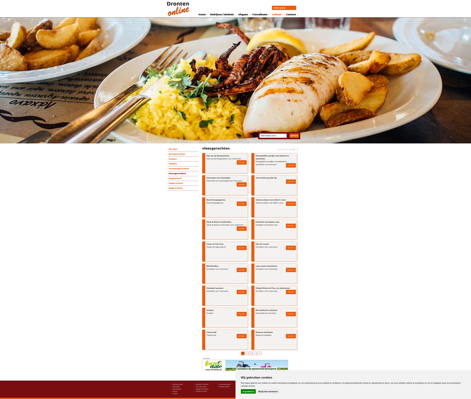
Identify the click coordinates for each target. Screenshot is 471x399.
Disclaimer (176, 387)
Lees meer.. (241, 162)
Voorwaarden (176, 389)
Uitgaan (243, 15)
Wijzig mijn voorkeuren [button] (268, 391)
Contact (291, 15)
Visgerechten (176, 183)
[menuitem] (203, 15)
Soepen (173, 159)
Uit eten (173, 149)
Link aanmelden (201, 387)
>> (259, 353)
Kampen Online (224, 387)
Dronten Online (177, 384)
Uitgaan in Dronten (202, 389)
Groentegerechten (179, 169)
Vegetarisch (175, 178)
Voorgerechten (177, 154)
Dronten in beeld (201, 391)
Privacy (174, 391)
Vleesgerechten (177, 173)
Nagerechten (176, 188)
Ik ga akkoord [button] (248, 391)
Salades (173, 164)
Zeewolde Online (224, 384)
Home (202, 15)
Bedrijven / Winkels (222, 15)
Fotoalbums (259, 15)
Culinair (276, 15)
